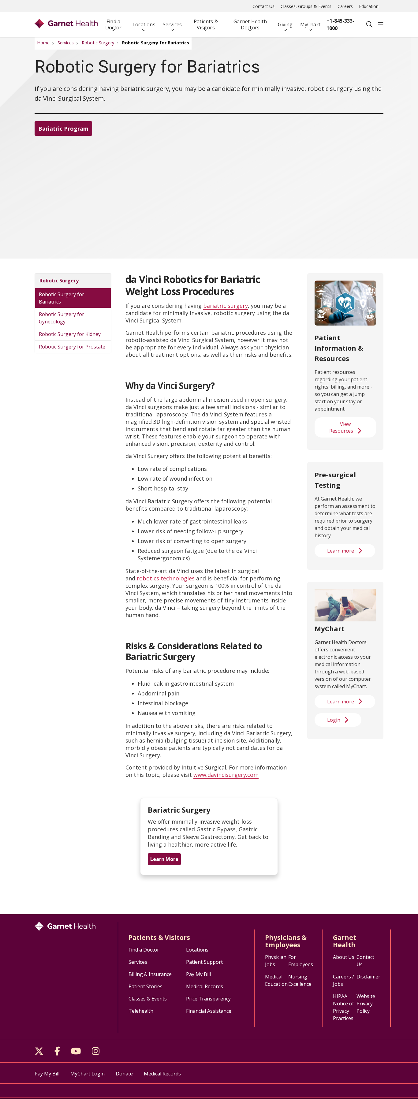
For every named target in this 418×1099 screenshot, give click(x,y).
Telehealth (141, 1011)
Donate (124, 1073)
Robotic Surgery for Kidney (70, 334)
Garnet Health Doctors (250, 24)
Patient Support (204, 962)
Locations (143, 24)
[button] (380, 24)
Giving (285, 24)
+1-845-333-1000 (340, 24)
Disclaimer (368, 976)
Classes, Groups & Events (306, 6)
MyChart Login (87, 1073)
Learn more (340, 550)
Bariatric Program (63, 128)
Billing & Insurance (150, 974)
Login (333, 720)
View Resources (341, 427)
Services (172, 24)
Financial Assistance (208, 1011)
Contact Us (263, 6)
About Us (343, 957)
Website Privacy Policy (365, 1003)
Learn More (164, 859)
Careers (345, 6)
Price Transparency (208, 998)
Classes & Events (148, 998)
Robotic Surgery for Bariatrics (61, 298)
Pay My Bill (198, 974)
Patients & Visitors (206, 24)
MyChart (310, 24)
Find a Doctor (113, 24)
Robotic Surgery (59, 280)
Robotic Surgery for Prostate (72, 346)
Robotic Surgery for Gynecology (61, 318)
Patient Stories (145, 986)
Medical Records (204, 986)
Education (369, 6)
